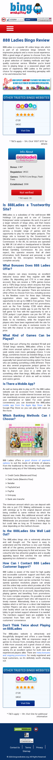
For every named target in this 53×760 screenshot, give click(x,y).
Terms (28, 747)
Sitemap (26, 751)
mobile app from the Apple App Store (22, 405)
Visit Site (25, 130)
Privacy (39, 747)
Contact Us (15, 747)
